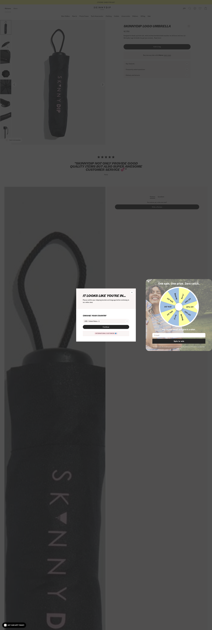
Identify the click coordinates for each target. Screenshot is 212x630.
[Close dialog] (148, 281)
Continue (106, 327)
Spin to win (179, 341)
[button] (14, 625)
